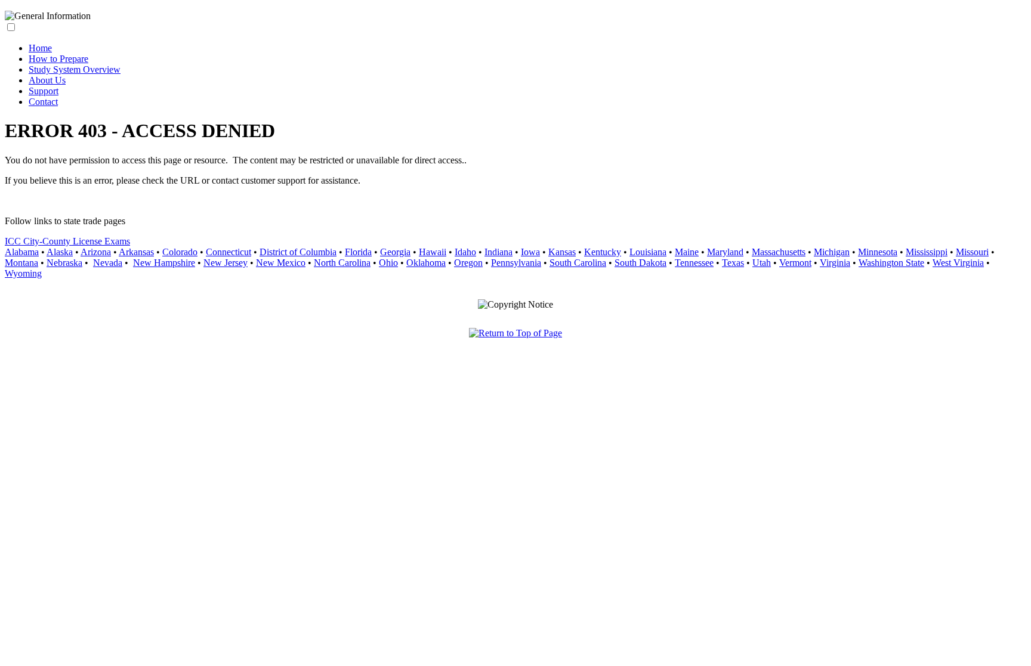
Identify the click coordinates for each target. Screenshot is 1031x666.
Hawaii (432, 252)
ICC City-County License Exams (67, 241)
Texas (733, 263)
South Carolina (578, 263)
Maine (687, 252)
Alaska (60, 252)
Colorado (179, 252)
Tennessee (694, 263)
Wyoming (23, 273)
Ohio (388, 263)
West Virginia (958, 263)
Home (40, 48)
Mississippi (926, 252)
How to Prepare (58, 59)
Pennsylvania (516, 263)
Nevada (107, 263)
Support (43, 91)
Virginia (835, 263)
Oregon (468, 263)
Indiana (498, 252)
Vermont (795, 263)
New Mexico (280, 263)
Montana (21, 263)
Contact (43, 102)
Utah (761, 263)
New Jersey (225, 263)
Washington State (891, 263)
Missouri (972, 252)
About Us (47, 80)
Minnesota (877, 252)
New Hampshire (164, 263)
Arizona (96, 252)
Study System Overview (75, 69)
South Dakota (640, 263)
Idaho (465, 252)
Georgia (395, 252)
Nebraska (64, 263)
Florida (358, 252)
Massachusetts (778, 252)
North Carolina (342, 263)
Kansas (562, 252)
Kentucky (602, 252)
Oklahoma (426, 263)
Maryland (725, 252)
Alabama (22, 252)
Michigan (832, 252)
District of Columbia (298, 252)
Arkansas (136, 252)
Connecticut (228, 252)
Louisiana (647, 252)
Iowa (530, 252)
